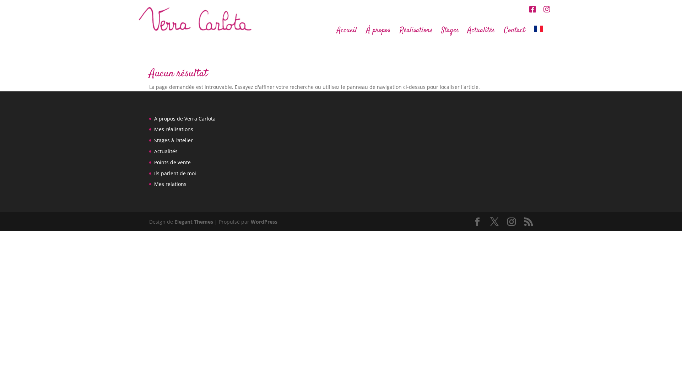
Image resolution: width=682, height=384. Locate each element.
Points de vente (172, 162)
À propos (378, 32)
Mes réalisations (173, 129)
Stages (450, 32)
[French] (542, 33)
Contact (514, 32)
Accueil (347, 32)
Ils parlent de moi (175, 173)
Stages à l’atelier (173, 140)
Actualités (481, 32)
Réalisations (416, 32)
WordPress (264, 221)
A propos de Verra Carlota (185, 118)
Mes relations (170, 184)
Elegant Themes (193, 221)
